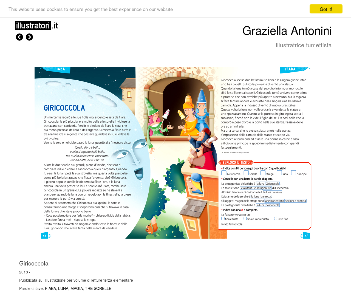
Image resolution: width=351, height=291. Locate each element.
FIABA (50, 288)
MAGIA (76, 288)
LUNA (63, 288)
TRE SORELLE (98, 288)
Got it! (326, 8)
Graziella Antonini (287, 30)
